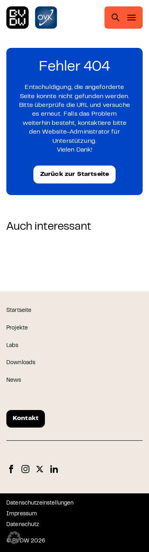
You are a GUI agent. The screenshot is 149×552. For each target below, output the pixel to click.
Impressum (21, 514)
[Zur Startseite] (17, 17)
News (13, 380)
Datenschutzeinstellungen (40, 503)
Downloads (20, 363)
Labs (12, 345)
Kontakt (26, 418)
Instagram (25, 469)
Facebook (11, 469)
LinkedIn (54, 469)
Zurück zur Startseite (74, 174)
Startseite (18, 310)
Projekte (17, 328)
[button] (14, 537)
